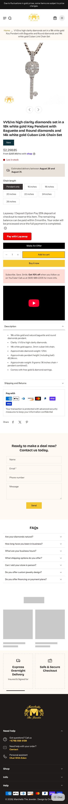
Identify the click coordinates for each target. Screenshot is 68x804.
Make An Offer (34, 245)
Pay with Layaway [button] (17, 236)
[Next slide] (38, 109)
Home (7, 30)
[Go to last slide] (29, 109)
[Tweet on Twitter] (19, 422)
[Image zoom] (34, 73)
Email (12, 468)
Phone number (16, 477)
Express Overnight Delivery (18, 670)
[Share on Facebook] (12, 422)
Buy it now (34, 263)
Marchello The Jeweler (25, 799)
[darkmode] (62, 18)
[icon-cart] (55, 18)
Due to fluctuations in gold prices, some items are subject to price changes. (34, 4)
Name (12, 459)
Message (14, 486)
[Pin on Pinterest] (26, 422)
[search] (9, 18)
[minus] (6, 254)
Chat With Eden (18, 758)
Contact (13, 749)
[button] (43, 254)
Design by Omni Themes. (50, 799)
